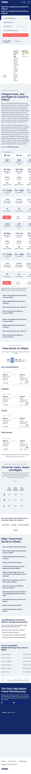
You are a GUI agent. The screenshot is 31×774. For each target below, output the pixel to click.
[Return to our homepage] (4, 2)
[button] (9, 26)
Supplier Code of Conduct (9, 764)
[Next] (27, 360)
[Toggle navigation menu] (29, 2)
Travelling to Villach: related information (14, 637)
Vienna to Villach (6, 665)
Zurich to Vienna (6, 658)
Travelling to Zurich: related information (14, 635)
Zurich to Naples (6, 661)
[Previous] (4, 489)
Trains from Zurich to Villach (10, 632)
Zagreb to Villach (6, 668)
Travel (9, 679)
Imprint (3, 761)
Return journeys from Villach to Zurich (13, 630)
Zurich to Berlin (5, 654)
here (23, 456)
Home (3, 679)
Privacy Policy (23, 761)
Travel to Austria (17, 679)
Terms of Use (12, 761)
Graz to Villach (5, 672)
